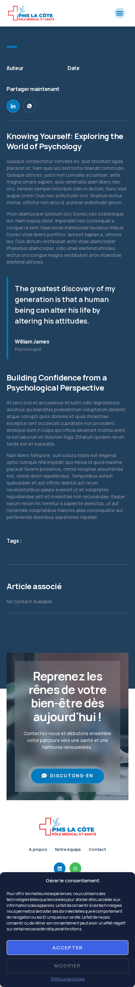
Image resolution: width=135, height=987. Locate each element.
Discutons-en (71, 775)
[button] (119, 13)
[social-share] (13, 106)
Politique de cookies (68, 979)
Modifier (67, 965)
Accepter (67, 947)
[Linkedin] (60, 868)
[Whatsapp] (75, 868)
